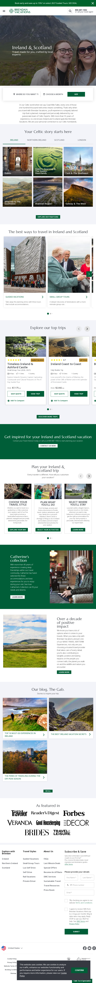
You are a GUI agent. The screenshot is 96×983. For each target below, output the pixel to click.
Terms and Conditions (84, 903)
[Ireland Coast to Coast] (69, 346)
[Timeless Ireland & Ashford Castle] (26, 346)
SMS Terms (81, 921)
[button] (16, 948)
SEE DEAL (73, 3)
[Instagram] (94, 948)
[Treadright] (83, 959)
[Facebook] (85, 948)
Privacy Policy (74, 924)
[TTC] (68, 959)
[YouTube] (90, 948)
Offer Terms (69, 864)
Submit (76, 931)
